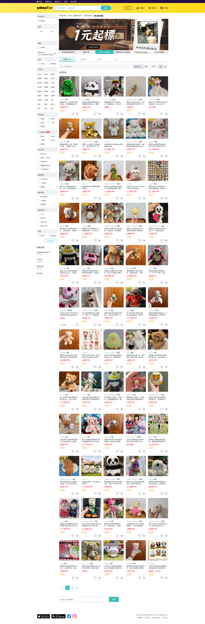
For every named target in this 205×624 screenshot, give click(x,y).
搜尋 (114, 599)
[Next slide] (78, 86)
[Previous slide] (60, 86)
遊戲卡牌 (86, 52)
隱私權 (147, 618)
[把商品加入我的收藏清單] (73, 114)
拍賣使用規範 (156, 618)
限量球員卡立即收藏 (123, 52)
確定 (52, 36)
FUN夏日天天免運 (140, 52)
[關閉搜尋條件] (63, 8)
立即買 (83, 59)
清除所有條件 (51, 241)
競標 (99, 59)
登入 (128, 8)
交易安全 (165, 618)
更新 (166, 615)
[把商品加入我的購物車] (77, 114)
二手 (116, 59)
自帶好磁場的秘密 (68, 52)
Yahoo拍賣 (44, 7)
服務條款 (140, 618)
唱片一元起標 (104, 52)
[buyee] (47, 53)
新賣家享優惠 (159, 52)
